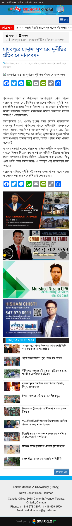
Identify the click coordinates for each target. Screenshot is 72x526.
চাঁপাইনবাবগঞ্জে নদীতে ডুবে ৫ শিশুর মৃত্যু (41, 396)
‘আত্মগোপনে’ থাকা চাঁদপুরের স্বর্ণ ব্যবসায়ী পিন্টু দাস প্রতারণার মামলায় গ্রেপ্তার (44, 347)
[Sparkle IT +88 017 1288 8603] (44, 521)
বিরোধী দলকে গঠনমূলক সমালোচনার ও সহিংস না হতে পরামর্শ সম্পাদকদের (44, 435)
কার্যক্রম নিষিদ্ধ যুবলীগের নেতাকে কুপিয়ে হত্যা (43, 446)
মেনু (65, 20)
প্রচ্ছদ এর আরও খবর (21, 340)
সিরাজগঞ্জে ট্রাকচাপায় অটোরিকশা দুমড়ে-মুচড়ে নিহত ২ (44, 410)
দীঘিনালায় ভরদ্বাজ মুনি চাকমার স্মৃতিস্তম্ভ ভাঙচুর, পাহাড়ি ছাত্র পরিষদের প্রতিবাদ (44, 372)
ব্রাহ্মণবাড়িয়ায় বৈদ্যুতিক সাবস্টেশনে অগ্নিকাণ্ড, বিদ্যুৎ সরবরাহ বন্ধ (43, 385)
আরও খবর (62, 472)
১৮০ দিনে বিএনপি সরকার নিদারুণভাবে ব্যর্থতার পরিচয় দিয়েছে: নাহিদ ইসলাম (44, 423)
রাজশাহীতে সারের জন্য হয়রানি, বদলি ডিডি (42, 459)
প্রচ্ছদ (11, 36)
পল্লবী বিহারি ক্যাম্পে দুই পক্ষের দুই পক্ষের (42, 28)
